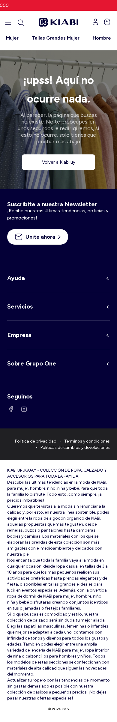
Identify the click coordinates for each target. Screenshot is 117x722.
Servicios (20, 306)
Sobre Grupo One (31, 363)
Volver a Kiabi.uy (58, 162)
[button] (21, 23)
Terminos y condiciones (87, 441)
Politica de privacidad (35, 441)
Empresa (19, 335)
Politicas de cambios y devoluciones (75, 447)
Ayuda (16, 278)
